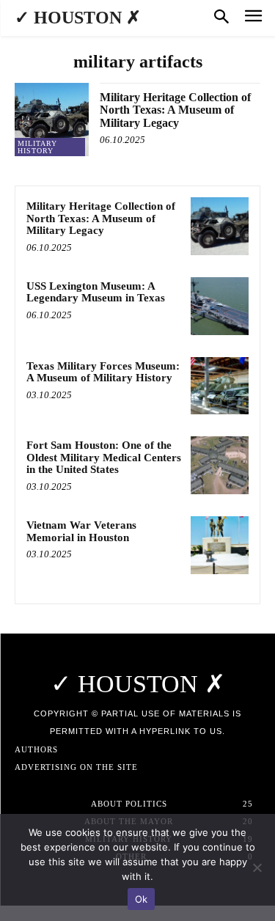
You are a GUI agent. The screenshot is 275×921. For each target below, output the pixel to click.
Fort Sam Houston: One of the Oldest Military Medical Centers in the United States (103, 457)
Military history (37, 147)
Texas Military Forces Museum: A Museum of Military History (103, 372)
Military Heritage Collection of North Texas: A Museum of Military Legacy (175, 110)
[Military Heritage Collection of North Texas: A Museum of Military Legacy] (52, 120)
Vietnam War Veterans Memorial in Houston (81, 531)
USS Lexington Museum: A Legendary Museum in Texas (95, 292)
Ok (141, 899)
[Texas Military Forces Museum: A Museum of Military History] (220, 386)
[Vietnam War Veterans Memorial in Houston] (220, 545)
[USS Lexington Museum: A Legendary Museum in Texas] (220, 306)
